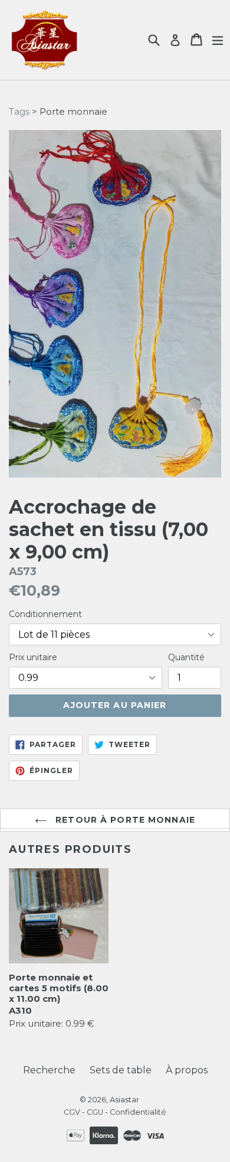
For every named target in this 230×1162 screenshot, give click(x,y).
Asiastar (124, 1099)
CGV (72, 1112)
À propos (187, 1070)
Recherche (49, 1070)
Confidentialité (138, 1112)
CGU (95, 1112)
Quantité (186, 657)
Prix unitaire (33, 657)
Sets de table (121, 1070)
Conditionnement (45, 614)
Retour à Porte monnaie (123, 819)
